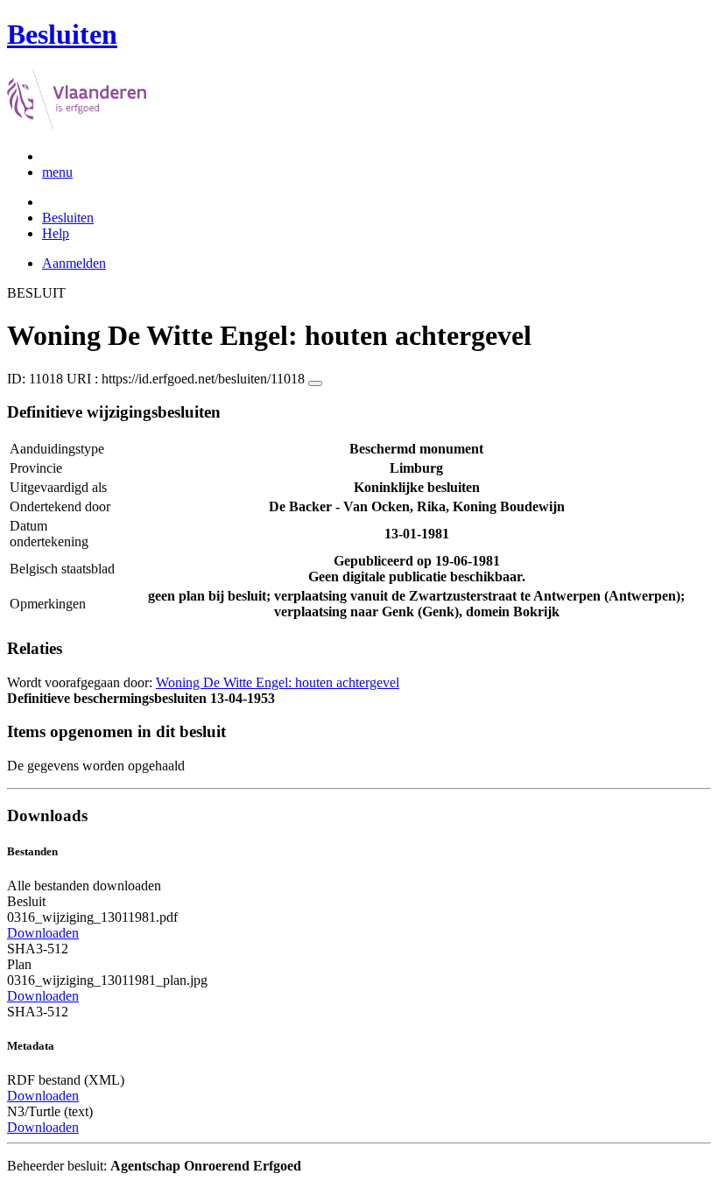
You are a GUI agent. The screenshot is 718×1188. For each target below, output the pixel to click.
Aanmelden (74, 263)
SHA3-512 (37, 948)
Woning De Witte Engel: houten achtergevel (277, 682)
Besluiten (68, 217)
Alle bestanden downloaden (84, 885)
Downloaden (43, 932)
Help (55, 233)
